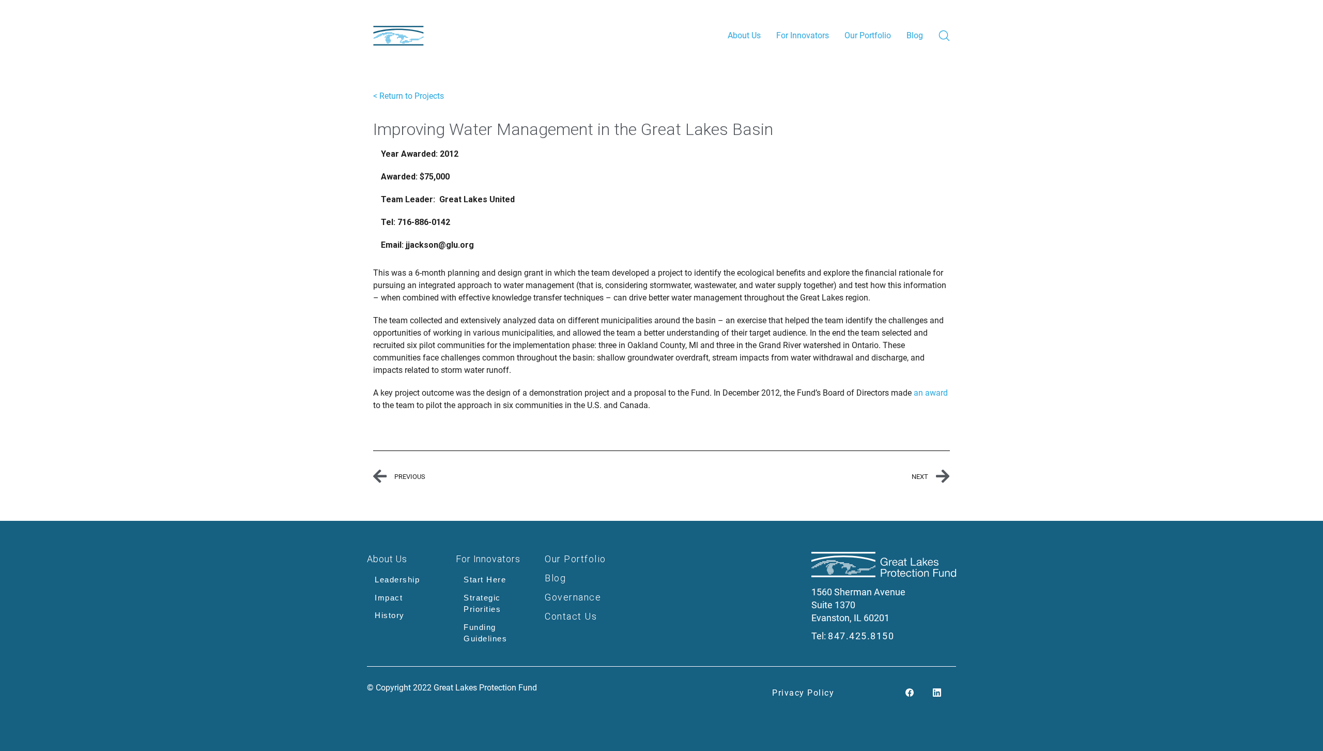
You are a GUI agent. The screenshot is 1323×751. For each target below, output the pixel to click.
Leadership (397, 579)
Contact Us (571, 616)
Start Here (485, 579)
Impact (389, 597)
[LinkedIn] (937, 693)
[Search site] (944, 35)
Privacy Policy (803, 693)
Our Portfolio (575, 558)
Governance (573, 597)
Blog (555, 578)
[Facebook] (909, 693)
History (390, 615)
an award (931, 393)
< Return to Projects (408, 96)
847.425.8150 (861, 635)
